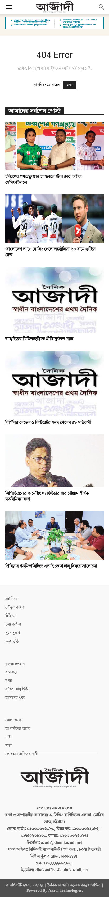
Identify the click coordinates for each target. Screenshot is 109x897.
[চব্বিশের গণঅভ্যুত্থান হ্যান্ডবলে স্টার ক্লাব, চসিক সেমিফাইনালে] (54, 146)
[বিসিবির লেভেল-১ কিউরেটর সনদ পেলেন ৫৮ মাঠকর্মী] (54, 383)
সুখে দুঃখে (12, 633)
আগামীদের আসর (17, 728)
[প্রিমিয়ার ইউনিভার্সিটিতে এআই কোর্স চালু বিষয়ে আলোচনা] (54, 535)
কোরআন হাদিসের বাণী (21, 754)
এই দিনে (11, 599)
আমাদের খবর (15, 697)
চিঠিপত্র (10, 616)
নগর (8, 680)
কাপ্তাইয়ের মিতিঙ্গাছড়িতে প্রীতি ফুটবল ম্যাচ (39, 339)
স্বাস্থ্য (8, 745)
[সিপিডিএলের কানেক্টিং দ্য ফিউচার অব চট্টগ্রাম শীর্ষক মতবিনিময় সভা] (54, 460)
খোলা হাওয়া (13, 720)
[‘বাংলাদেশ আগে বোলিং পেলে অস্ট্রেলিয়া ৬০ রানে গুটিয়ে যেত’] (54, 218)
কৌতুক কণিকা (15, 607)
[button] (9, 7)
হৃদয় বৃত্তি (12, 641)
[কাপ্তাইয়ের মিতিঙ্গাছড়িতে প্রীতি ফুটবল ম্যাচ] (54, 300)
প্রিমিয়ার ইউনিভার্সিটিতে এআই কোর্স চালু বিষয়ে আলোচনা (51, 566)
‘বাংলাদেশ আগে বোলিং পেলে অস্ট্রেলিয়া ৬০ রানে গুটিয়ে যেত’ (50, 252)
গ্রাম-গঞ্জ (11, 672)
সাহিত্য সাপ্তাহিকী (16, 689)
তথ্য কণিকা (13, 624)
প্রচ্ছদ (69, 85)
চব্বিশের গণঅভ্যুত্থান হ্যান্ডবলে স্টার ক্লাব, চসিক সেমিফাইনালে (43, 180)
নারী (8, 737)
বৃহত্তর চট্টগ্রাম (15, 664)
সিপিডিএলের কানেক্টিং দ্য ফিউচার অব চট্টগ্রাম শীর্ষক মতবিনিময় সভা (47, 496)
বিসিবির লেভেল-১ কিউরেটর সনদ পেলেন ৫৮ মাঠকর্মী (48, 422)
